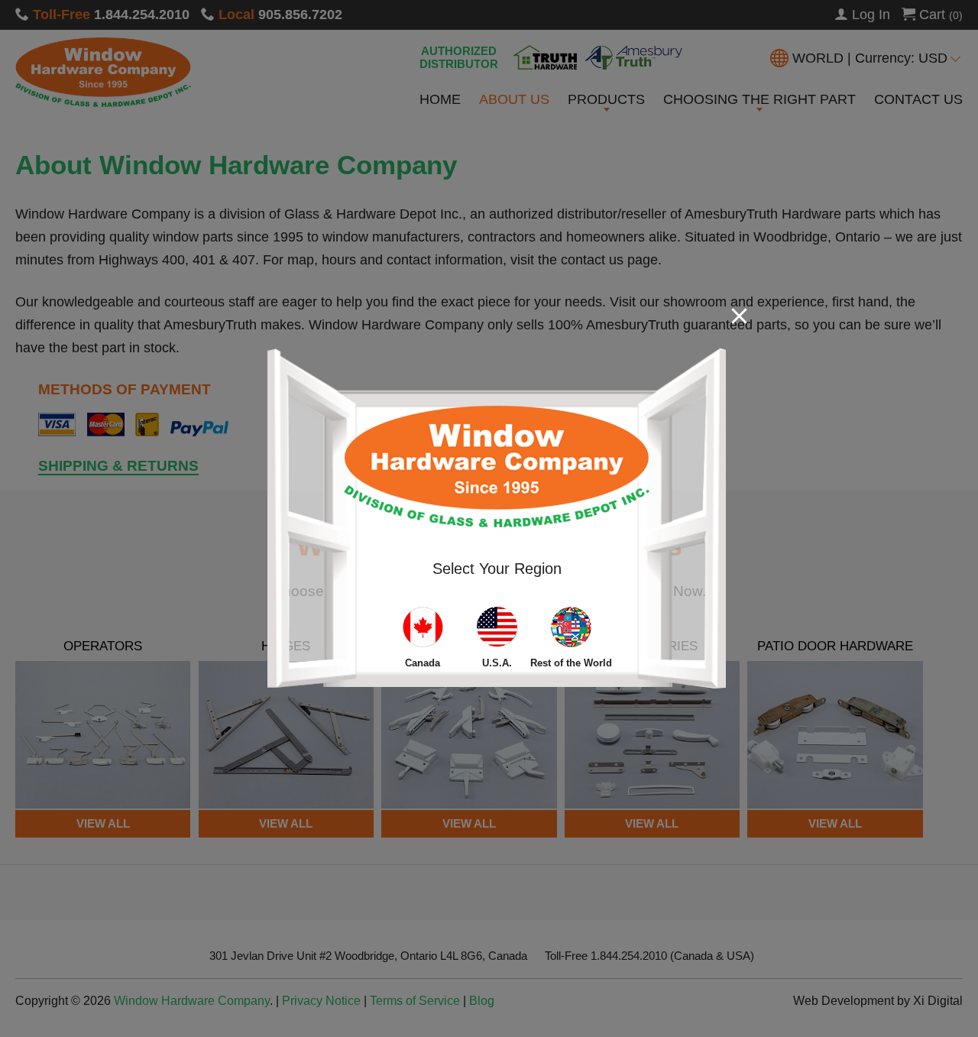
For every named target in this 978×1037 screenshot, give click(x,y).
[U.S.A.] (497, 629)
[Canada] (423, 629)
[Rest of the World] (571, 629)
